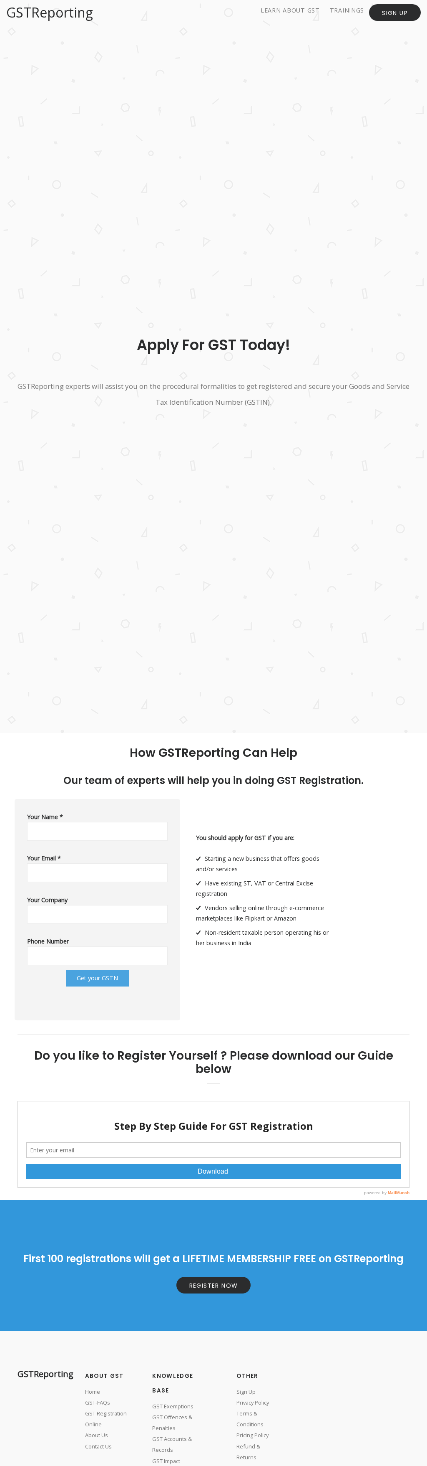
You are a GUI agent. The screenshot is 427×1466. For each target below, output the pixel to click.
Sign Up (395, 13)
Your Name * (45, 817)
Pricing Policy (252, 1435)
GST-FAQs (97, 1402)
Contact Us (98, 1446)
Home (92, 1391)
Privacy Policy (252, 1402)
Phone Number (48, 941)
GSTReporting (49, 12)
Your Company (47, 900)
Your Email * (44, 858)
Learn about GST (290, 10)
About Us (96, 1435)
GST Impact (166, 1461)
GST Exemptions (172, 1406)
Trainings (347, 10)
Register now (213, 1285)
